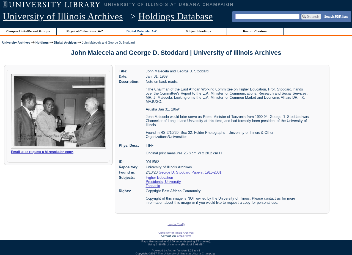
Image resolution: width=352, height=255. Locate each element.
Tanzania (153, 186)
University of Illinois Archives (63, 16)
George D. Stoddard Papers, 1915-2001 (190, 172)
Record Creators (255, 31)
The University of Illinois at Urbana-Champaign (187, 253)
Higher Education (159, 177)
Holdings (42, 42)
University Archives (16, 42)
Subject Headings (198, 31)
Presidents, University (163, 182)
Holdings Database (175, 16)
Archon (172, 250)
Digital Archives (65, 42)
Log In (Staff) (176, 224)
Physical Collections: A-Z (85, 31)
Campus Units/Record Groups (28, 31)
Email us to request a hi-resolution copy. (42, 152)
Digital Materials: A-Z (142, 31)
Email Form (184, 235)
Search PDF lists (336, 16)
